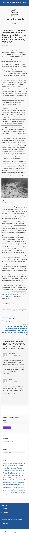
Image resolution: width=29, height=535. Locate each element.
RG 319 (17, 492)
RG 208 (23, 490)
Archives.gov (4, 512)
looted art (23, 309)
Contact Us (4, 516)
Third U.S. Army (13, 310)
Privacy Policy (5, 523)
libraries (18, 309)
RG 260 (10, 492)
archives (7, 309)
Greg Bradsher (12, 309)
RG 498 (24, 492)
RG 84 (16, 490)
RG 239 (7, 492)
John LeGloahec (8, 475)
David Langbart (14, 468)
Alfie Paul (14, 463)
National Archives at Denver (16, 477)
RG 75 (8, 490)
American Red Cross (20, 463)
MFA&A (9, 477)
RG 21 (13, 487)
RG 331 (20, 492)
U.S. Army (5, 494)
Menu (15, 23)
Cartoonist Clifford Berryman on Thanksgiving (11, 319)
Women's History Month (17, 494)
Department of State (8, 470)
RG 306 (14, 492)
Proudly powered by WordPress (9, 531)
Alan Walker (10, 463)
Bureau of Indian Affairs (7, 465)
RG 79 (13, 490)
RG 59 (18, 487)
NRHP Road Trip (13, 484)
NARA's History (4, 45)
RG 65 (6, 490)
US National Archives (16, 44)
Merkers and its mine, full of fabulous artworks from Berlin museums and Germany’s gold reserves (13, 123)
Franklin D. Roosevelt (19, 470)
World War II (11, 45)
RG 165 (20, 490)
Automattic (14, 532)
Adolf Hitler (5, 463)
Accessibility (4, 508)
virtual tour (9, 494)
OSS (9, 487)
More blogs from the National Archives (11, 519)
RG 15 (11, 487)
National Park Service (11, 480)
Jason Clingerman (20, 473)
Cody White (16, 465)
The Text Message (14, 19)
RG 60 (22, 487)
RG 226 (4, 492)
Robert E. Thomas (5, 310)
